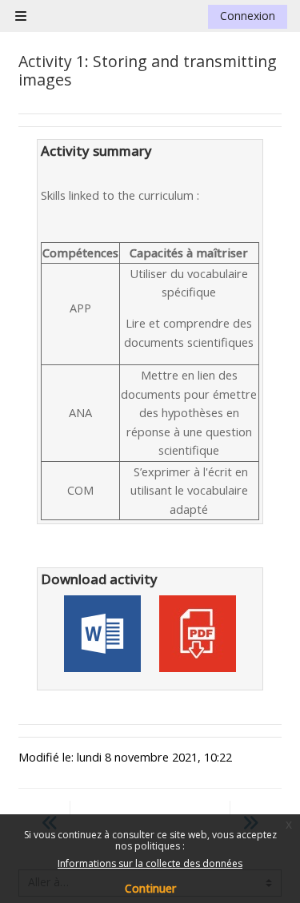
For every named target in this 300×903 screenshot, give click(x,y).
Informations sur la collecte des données (150, 863)
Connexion (247, 15)
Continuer (150, 888)
